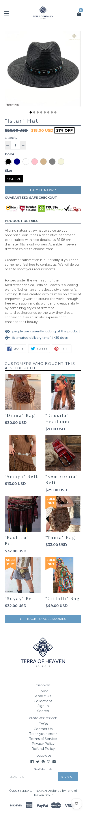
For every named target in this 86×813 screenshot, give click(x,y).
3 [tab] (38, 112)
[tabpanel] (43, 70)
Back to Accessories (46, 618)
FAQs (43, 724)
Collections (43, 701)
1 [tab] (31, 112)
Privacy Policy (43, 743)
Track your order (43, 734)
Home (43, 691)
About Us (43, 696)
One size (14, 178)
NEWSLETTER (43, 768)
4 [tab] (41, 112)
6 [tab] (48, 112)
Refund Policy (43, 748)
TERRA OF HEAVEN (33, 790)
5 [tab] (45, 112)
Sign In (43, 706)
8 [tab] (55, 112)
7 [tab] (52, 112)
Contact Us (43, 729)
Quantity (11, 137)
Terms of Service (43, 739)
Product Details (21, 221)
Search (43, 711)
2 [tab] (34, 112)
